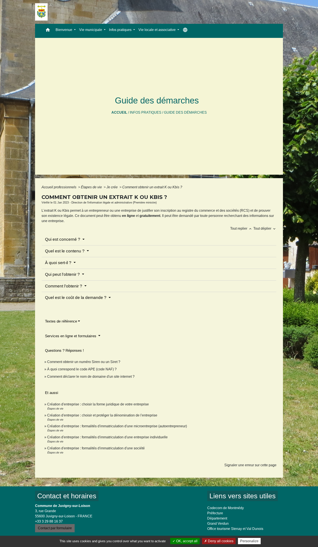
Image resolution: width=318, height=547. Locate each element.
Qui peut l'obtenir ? (63, 274)
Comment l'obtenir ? (64, 286)
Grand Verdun (218, 523)
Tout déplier (264, 228)
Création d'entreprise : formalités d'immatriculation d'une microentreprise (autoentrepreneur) (117, 426)
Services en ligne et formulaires (71, 336)
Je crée (112, 187)
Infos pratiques (145, 112)
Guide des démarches (185, 112)
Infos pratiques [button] (120, 30)
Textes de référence (61, 321)
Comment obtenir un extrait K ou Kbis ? (152, 187)
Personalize (249, 541)
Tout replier (241, 228)
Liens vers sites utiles (242, 496)
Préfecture (215, 513)
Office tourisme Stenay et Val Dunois (235, 529)
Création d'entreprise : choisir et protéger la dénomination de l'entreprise (102, 415)
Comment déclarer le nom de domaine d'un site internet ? (91, 376)
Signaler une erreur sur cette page (250, 465)
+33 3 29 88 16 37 (49, 521)
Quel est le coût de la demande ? (76, 297)
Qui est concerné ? (63, 239)
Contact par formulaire (55, 528)
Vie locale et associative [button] (157, 30)
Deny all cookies (220, 541)
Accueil (119, 112)
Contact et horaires (66, 496)
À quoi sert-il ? (58, 262)
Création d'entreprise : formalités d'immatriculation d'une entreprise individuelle (107, 437)
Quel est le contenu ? (65, 251)
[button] (48, 31)
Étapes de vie (92, 187)
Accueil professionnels (59, 187)
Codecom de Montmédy (225, 508)
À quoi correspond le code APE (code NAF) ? (82, 369)
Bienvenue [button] (64, 30)
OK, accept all (186, 541)
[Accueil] (41, 12)
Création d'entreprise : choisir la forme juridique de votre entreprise (98, 404)
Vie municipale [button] (91, 30)
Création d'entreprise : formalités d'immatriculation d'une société (96, 448)
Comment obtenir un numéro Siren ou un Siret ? (83, 362)
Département (217, 518)
